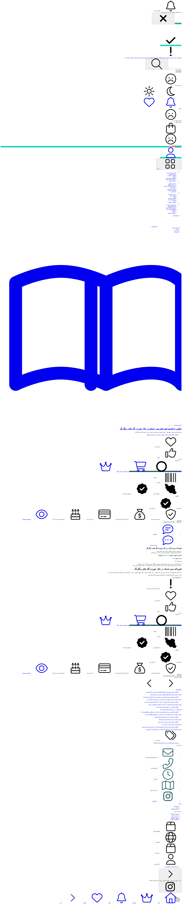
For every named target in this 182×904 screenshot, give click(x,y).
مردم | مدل (173, 187)
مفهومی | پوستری (171, 190)
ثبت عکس (170, 425)
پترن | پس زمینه (172, 194)
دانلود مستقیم (178, 23)
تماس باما (176, 231)
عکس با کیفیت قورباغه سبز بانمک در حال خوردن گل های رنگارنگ (150, 428)
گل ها (174, 201)
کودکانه (155, 742)
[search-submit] (157, 64)
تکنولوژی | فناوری (171, 175)
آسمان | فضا (173, 195)
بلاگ (178, 229)
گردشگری (173, 210)
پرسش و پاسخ (153, 545)
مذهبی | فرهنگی (172, 202)
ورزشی (174, 211)
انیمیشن (177, 742)
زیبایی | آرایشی (172, 180)
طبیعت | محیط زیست (171, 178)
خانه (173, 432)
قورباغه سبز (168, 742)
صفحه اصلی (176, 215)
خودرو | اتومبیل (172, 174)
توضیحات (155, 534)
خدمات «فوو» (175, 227)
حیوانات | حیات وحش (171, 179)
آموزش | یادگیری (175, 813)
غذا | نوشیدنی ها (172, 199)
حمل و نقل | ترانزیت (171, 172)
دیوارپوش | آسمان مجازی (170, 186)
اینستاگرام (154, 801)
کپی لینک (179, 522)
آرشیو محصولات (175, 809)
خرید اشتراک (178, 122)
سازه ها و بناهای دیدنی (170, 207)
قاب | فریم (173, 191)
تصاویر (158, 168)
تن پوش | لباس (172, 183)
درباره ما (176, 230)
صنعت (174, 176)
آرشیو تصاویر (154, 226)
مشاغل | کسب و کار (171, 209)
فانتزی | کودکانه (172, 198)
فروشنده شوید (171, 146)
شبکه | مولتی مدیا (171, 188)
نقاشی (174, 197)
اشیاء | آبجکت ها (172, 206)
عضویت (177, 807)
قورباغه (173, 742)
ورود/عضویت (178, 146)
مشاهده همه (178, 71)
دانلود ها (169, 432)
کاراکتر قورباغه (161, 742)
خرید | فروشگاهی (172, 184)
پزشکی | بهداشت (172, 213)
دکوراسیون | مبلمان (171, 205)
